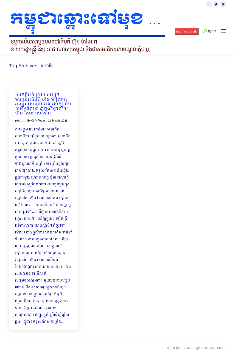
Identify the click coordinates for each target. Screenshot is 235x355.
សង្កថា (19, 121)
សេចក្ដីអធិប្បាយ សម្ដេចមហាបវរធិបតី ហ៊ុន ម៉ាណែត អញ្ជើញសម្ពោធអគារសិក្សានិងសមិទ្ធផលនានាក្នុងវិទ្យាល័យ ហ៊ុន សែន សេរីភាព (43, 104)
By (36, 121)
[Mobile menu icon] (223, 31)
